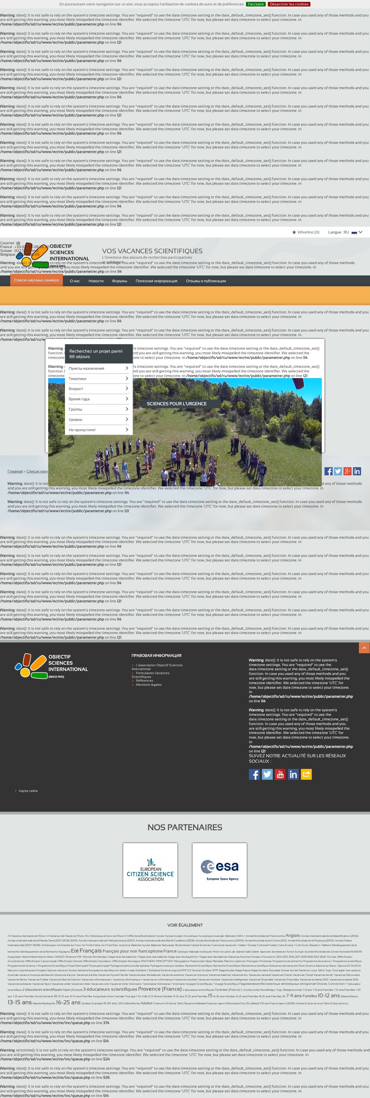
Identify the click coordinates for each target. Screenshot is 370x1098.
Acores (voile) (251, 989)
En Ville (142, 996)
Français (91, 950)
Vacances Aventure (196, 974)
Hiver (216, 951)
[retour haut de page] (364, 647)
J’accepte (256, 4)
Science (310, 965)
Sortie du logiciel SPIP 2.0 (176, 970)
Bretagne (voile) (292, 989)
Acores (160, 935)
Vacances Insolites (185, 979)
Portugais (252, 961)
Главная (15, 471)
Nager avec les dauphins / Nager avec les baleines (197, 956)
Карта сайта (28, 791)
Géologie (182, 951)
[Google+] (347, 471)
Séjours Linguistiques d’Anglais (27, 970)
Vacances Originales (261, 979)
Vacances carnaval (260, 974)
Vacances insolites (209, 979)
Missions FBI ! (73, 956)
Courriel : (10, 243)
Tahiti (321, 970)
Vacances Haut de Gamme (64, 979)
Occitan (331, 956)
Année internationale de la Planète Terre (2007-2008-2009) (43, 940)
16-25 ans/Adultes (224, 996)
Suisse (285, 970)
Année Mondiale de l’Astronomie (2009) (220, 940)
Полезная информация (156, 281)
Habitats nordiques (200, 951)
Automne (124, 945)
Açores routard (174, 935)
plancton (240, 961)
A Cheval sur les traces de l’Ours (26, 935)
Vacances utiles (61, 983)
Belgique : (20, 254)
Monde (87, 956)
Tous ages (338, 970)
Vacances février (17, 979)
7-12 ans (307, 989)
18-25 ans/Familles (270, 996)
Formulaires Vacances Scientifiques (150, 675)
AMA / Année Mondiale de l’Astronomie (261, 935)
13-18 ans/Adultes (161, 996)
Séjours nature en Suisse (62, 970)
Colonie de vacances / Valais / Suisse (233, 945)
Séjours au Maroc (326, 965)
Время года (79, 399)
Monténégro (100, 956)
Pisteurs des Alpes (201, 961)
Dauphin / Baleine (320, 945)
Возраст (76, 388)
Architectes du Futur (69, 945)
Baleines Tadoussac (162, 945)
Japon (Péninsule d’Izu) (232, 1003)
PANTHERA (148, 961)
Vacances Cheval (281, 974)
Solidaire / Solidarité (147, 970)
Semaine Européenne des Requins (98, 970)
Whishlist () (308, 232)
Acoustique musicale (211, 935)
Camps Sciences (200, 945)
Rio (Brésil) (252, 1003)
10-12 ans (329, 995)
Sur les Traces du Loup (303, 970)
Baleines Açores (140, 945)
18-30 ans (110, 1003)
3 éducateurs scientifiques (110, 989)
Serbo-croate (127, 970)
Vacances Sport (41, 983)
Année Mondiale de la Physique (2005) (311, 940)
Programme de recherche (287, 961)
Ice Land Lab (227, 951)
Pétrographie (181, 961)
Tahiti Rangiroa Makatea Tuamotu (197, 1003)
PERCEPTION (164, 961)
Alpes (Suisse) (72, 989)
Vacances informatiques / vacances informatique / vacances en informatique (127, 979)
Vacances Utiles (80, 983)
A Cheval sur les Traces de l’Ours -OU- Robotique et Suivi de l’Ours (85, 935)
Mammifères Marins (34, 956)
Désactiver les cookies (289, 4)
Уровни (75, 419)
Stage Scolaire (259, 970)
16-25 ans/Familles (247, 996)
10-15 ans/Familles (81, 996)
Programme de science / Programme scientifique (332, 961)
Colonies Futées (267, 945)
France (169, 951)
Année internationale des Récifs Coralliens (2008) (165, 940)
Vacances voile (100, 983)
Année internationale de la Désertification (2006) (330, 935)
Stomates (274, 970)
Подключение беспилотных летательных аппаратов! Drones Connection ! (292, 983)
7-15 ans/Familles (344, 989)
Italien (255, 951)
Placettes (218, 961)
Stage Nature (243, 970)
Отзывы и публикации (206, 281)
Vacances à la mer (65, 974)
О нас (75, 281)
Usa (347, 970)
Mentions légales (149, 685)
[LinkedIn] (357, 471)
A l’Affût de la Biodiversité (140, 935)
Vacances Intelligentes (234, 979)
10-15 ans (63, 996)
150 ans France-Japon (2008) (277, 1003)
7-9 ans (294, 995)
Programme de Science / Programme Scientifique (37, 965)
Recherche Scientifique (198, 965)
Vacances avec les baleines (145, 974)
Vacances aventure (172, 974)
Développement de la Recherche (39, 951)
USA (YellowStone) (129, 1003)
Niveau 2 (256, 956)
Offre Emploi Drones (70, 961)
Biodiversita (182, 945)
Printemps (265, 961)
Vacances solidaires (19, 983)
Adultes (146, 1003)
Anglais (292, 935)
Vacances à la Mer (87, 974)
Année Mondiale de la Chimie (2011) (266, 940)
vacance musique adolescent (36, 974)
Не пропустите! (82, 430)
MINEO (59, 956)
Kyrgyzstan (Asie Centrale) (108, 996)
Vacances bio (240, 974)
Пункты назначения (86, 368)
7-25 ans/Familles (23, 996)
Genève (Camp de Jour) (309, 1003)
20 (283, 996)
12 (149, 996)
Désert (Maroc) (349, 996)
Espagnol (64, 951)
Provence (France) (160, 989)
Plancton (229, 961)
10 (55, 996)
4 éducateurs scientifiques (198, 989)
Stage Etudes (227, 970)
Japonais (265, 951)
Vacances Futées (38, 979)
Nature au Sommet (239, 956)
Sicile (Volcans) (44, 996)
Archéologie (48, 945)
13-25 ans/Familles (196, 996)
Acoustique (190, 935)
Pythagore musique (162, 965)
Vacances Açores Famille (113, 974)
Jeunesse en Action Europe (287, 951)
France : (25, 247)
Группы (75, 409)
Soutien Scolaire (202, 970)
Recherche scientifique (254, 965)
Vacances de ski (323, 974)
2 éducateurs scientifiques (42, 990)
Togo (328, 970)
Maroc (50, 956)
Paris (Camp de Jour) (336, 1003)
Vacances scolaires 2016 (343, 979)
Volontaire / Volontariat (142, 983)
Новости (96, 281)
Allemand (230, 935)
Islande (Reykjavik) (44, 1003)
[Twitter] (338, 471)
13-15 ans (20, 1002)
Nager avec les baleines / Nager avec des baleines (137, 956)
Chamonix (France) (164, 1003)
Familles (310, 996)
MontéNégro (267, 989)
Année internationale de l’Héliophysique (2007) (107, 940)
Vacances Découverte (347, 974)
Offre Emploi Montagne (126, 961)
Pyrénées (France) (227, 989)
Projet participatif (99, 965)
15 (210, 995)
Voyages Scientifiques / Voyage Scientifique (212, 983)
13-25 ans (178, 996)
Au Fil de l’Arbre (91, 945)
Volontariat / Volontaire (171, 983)
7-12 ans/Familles (323, 989)
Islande (240, 951)
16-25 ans (68, 1002)
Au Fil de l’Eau (109, 945)
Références (144, 681)
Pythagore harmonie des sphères (130, 965)
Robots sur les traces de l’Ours (287, 965)
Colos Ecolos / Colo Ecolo (293, 945)
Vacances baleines (220, 974)
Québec (179, 965)
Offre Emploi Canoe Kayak (41, 961)
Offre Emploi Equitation (97, 961)
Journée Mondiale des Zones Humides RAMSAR (333, 951)
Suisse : (19, 250)
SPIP (215, 970)
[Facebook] (328, 471)
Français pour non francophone (133, 951)
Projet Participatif (77, 965)
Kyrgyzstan (14, 956)
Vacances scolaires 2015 (314, 979)
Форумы (119, 281)
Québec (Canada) (92, 1003)
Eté (75, 951)
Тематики (77, 378)
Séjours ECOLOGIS (349, 965)
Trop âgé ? (131, 996)
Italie (248, 951)
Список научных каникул (36, 280)
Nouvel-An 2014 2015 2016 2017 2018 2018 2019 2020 (294, 956)
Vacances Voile (119, 983)
